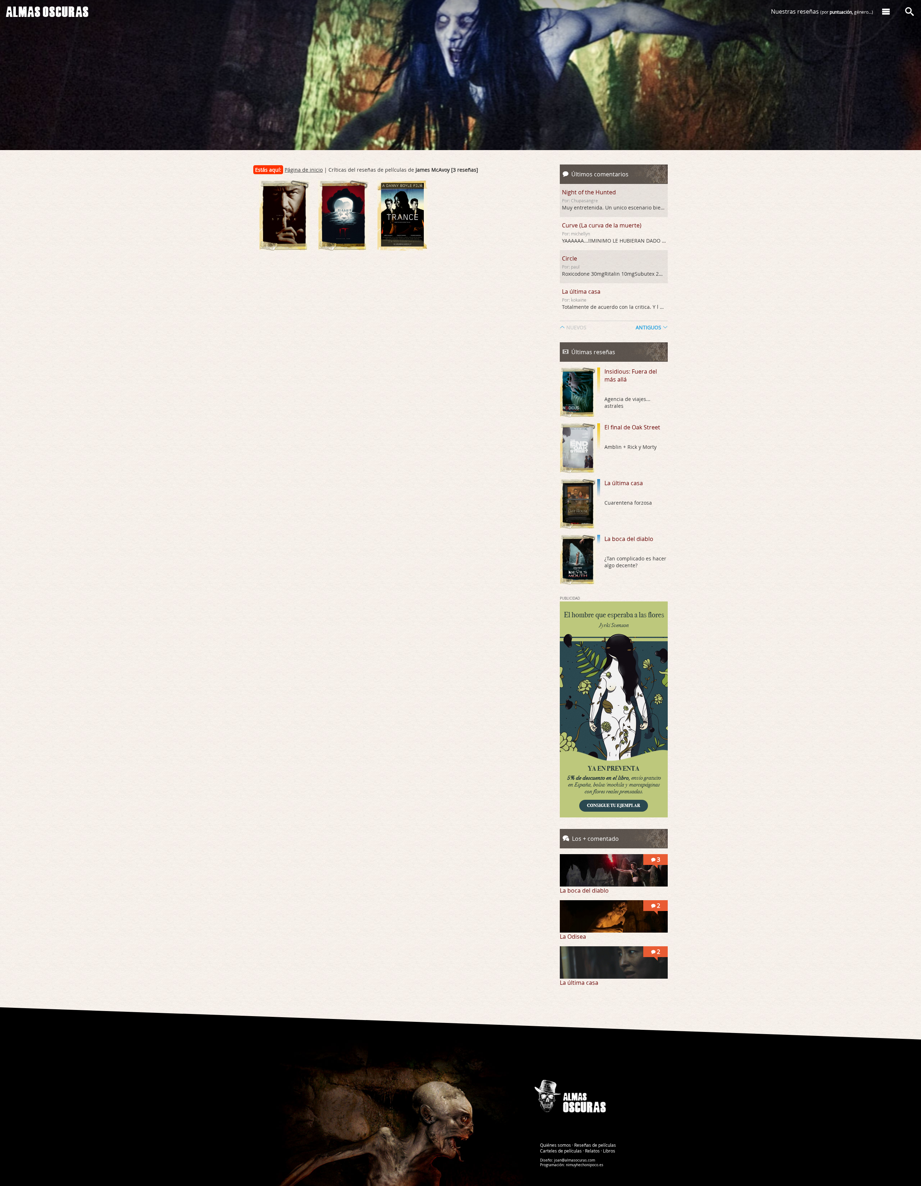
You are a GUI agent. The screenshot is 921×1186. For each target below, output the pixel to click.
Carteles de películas (561, 1151)
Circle (569, 258)
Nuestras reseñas (822, 11)
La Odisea (573, 937)
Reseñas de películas (595, 1145)
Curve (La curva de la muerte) (601, 225)
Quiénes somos (555, 1145)
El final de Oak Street (632, 427)
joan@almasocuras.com (574, 1160)
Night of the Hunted (589, 192)
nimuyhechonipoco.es (584, 1165)
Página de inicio (304, 169)
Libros (609, 1151)
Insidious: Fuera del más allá (630, 375)
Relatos (592, 1151)
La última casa (581, 292)
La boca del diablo (628, 539)
